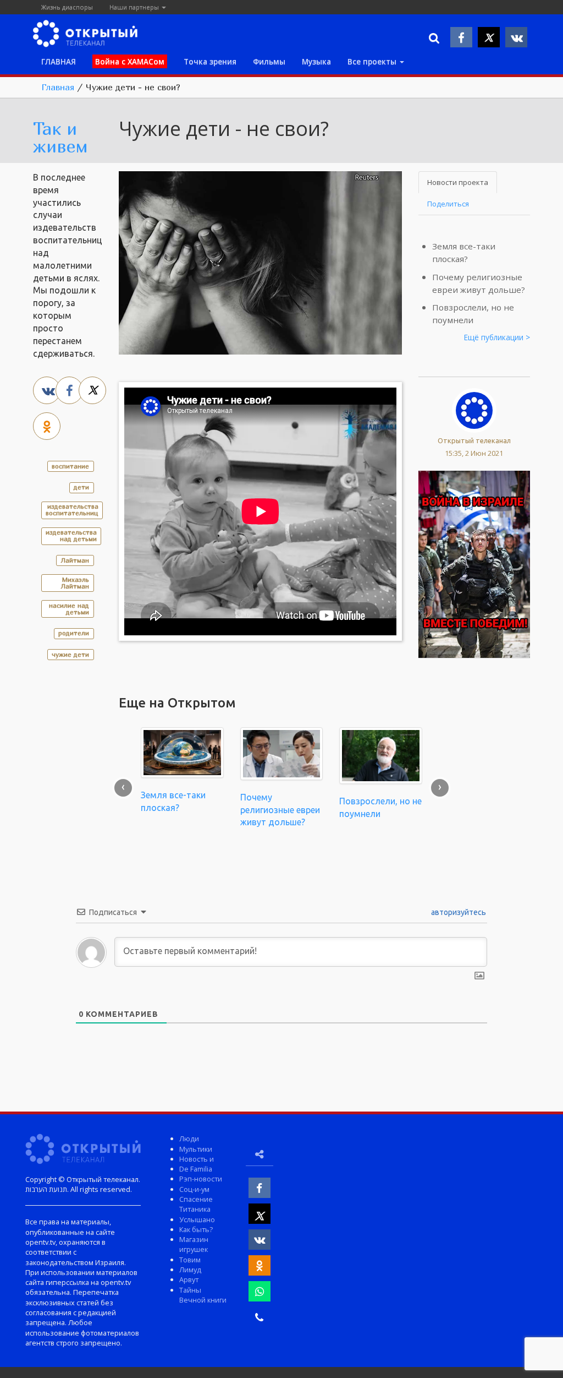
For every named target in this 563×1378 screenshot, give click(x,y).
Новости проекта (457, 182)
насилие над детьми (69, 608)
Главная (57, 86)
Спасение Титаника (196, 1204)
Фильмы (269, 61)
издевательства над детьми (71, 535)
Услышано (197, 1219)
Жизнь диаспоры (67, 7)
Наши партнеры (135, 7)
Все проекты (373, 61)
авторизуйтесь (457, 912)
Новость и (196, 1159)
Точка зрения (210, 61)
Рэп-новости (200, 1179)
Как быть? (196, 1229)
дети (81, 487)
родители (73, 633)
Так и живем (60, 137)
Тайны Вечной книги (203, 1295)
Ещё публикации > (497, 337)
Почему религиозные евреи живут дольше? (280, 809)
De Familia (195, 1169)
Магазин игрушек (193, 1244)
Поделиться (448, 204)
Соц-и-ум (194, 1189)
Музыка (316, 61)
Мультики (195, 1149)
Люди (189, 1138)
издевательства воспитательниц (72, 509)
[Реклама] (474, 563)
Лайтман (74, 560)
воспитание (70, 466)
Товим (190, 1260)
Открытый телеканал (474, 440)
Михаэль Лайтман (74, 582)
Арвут (188, 1279)
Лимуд (190, 1269)
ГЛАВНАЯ (58, 61)
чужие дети (70, 654)
